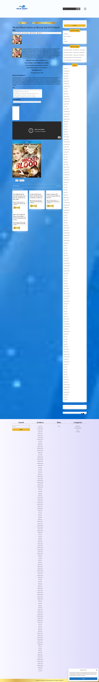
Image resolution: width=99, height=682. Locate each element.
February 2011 (66, 379)
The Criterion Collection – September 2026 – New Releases (74, 49)
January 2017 (40, 523)
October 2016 (66, 207)
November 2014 (67, 265)
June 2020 (65, 106)
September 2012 (67, 331)
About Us (34, 8)
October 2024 (66, 83)
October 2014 (66, 268)
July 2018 (65, 154)
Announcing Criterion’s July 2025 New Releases (72, 57)
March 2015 (66, 255)
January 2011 (66, 382)
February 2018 (66, 167)
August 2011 (66, 364)
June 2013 (65, 308)
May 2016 (65, 220)
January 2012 (66, 351)
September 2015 (67, 240)
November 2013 (67, 296)
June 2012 (65, 339)
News (17, 180)
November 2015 (67, 235)
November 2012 (67, 326)
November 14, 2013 (18, 222)
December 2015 (66, 232)
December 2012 (66, 323)
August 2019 (66, 121)
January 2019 (66, 139)
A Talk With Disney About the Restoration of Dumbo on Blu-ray (36, 195)
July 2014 (65, 275)
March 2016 (66, 225)
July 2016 (65, 215)
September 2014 (67, 270)
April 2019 (66, 131)
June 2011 (65, 369)
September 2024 (67, 86)
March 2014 (40, 586)
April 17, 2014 (17, 202)
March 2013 (66, 316)
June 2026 (65, 68)
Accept (83, 678)
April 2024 (66, 91)
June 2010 (65, 399)
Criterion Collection (67, 36)
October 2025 (66, 73)
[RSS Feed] (85, 413)
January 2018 (66, 169)
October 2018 (66, 146)
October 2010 (66, 389)
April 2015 (66, 253)
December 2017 (66, 172)
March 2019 (66, 134)
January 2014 (66, 291)
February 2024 (66, 96)
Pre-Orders (22, 180)
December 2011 (66, 354)
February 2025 (66, 81)
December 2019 (66, 111)
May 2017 (65, 189)
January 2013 (66, 321)
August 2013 (66, 303)
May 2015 (65, 250)
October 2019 (66, 116)
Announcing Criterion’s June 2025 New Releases (72, 60)
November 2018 (67, 144)
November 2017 (67, 174)
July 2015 (65, 245)
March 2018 (66, 164)
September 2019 (67, 119)
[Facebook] (81, 413)
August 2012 (66, 334)
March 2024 (66, 93)
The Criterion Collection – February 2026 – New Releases (74, 52)
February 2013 (66, 318)
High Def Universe (22, 22)
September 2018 (67, 149)
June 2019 (65, 126)
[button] (96, 670)
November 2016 (67, 205)
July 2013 (65, 306)
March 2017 (66, 194)
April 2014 (66, 283)
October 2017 (66, 177)
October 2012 (40, 618)
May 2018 (65, 159)
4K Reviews (66, 33)
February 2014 (66, 288)
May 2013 (65, 311)
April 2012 (66, 344)
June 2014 (65, 278)
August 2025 (66, 76)
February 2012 (66, 349)
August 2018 (40, 487)
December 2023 (66, 98)
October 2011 (66, 359)
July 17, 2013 (50, 200)
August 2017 (66, 182)
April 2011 (66, 374)
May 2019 (65, 129)
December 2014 (66, 263)
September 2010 (67, 392)
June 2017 (65, 187)
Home (27, 8)
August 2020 (66, 103)
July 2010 (65, 397)
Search (74, 25)
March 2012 (66, 346)
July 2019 (65, 124)
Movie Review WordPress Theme (42, 680)
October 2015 (66, 237)
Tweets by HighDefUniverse (69, 406)
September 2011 (67, 361)
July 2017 (65, 184)
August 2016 (66, 212)
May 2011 (40, 650)
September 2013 (67, 301)
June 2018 (40, 491)
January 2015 (66, 260)
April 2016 (66, 222)
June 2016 (65, 217)
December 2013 (66, 293)
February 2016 (66, 227)
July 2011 (65, 366)
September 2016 (67, 210)
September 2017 (67, 179)
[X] (83, 413)
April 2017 (66, 192)
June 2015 (65, 248)
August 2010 (66, 394)
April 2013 (66, 313)
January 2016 (66, 230)
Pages (30, 8)
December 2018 (66, 141)
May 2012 (65, 341)
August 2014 (66, 273)
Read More (17, 207)
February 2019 (66, 136)
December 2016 (66, 202)
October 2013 (66, 298)
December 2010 (66, 384)
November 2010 (67, 387)
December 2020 (66, 101)
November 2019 (40, 459)
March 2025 (66, 78)
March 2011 (40, 654)
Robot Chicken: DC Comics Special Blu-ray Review (53, 195)
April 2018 (66, 162)
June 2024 (65, 88)
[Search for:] (69, 9)
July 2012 (65, 336)
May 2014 (65, 280)
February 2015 (66, 258)
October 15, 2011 (34, 200)
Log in (59, 426)
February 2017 (66, 197)
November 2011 (67, 356)
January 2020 (40, 456)
